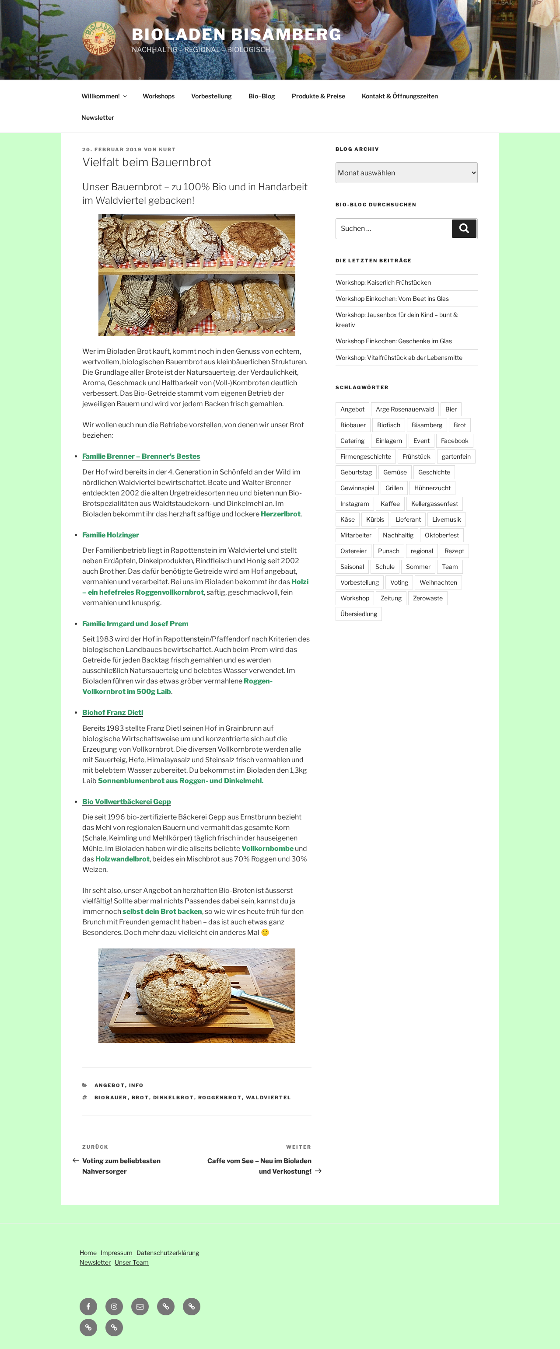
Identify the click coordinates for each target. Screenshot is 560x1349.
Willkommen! (100, 96)
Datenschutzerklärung (167, 1252)
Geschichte (434, 472)
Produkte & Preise (318, 96)
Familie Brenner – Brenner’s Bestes (141, 456)
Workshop (354, 598)
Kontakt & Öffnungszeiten (400, 96)
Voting (399, 582)
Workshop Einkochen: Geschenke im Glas (394, 341)
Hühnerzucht (432, 487)
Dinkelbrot (173, 1098)
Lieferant (408, 519)
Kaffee (390, 503)
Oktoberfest (442, 535)
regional (422, 550)
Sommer (418, 566)
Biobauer (111, 1098)
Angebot (109, 1085)
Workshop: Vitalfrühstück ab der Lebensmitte (399, 357)
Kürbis (375, 519)
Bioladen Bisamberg (237, 34)
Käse (347, 519)
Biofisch (388, 425)
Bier (451, 409)
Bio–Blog (261, 96)
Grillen (394, 487)
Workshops (159, 96)
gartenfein (456, 456)
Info (136, 1085)
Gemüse (395, 472)
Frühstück (416, 456)
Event (421, 440)
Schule (385, 566)
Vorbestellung (211, 96)
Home (88, 1252)
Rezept (454, 550)
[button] (191, 1306)
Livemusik (446, 519)
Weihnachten (438, 582)
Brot (140, 1098)
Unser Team (132, 1262)
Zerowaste (428, 598)
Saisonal (352, 566)
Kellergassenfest (434, 503)
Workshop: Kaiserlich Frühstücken (383, 282)
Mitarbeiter (355, 535)
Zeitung (391, 598)
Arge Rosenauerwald (405, 409)
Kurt (167, 149)
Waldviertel (269, 1098)
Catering (352, 440)
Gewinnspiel (357, 487)
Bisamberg (427, 425)
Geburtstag (356, 472)
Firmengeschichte (365, 456)
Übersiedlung (358, 613)
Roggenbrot (220, 1098)
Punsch (388, 550)
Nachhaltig (398, 535)
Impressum (117, 1252)
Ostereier (353, 550)
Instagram (354, 503)
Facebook (455, 440)
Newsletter (97, 117)
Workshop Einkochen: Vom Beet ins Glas (392, 298)
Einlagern (389, 440)
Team (450, 566)
